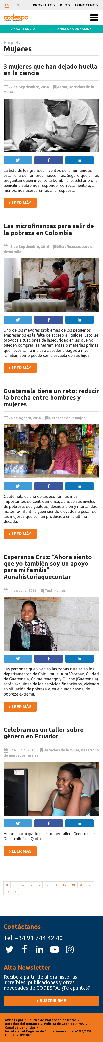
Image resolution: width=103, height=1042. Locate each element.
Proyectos (44, 5)
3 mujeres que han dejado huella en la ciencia (51, 69)
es (7, 5)
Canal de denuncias (20, 1027)
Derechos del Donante (22, 1023)
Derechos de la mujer (67, 418)
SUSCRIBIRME (52, 1000)
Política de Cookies (59, 1023)
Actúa (62, 87)
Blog (65, 5)
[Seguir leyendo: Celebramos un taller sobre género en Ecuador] (51, 789)
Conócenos (86, 5)
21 (82, 884)
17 (47, 884)
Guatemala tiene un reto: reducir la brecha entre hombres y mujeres (51, 398)
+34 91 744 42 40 (39, 938)
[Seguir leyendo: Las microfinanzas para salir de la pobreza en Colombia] (51, 285)
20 (73, 884)
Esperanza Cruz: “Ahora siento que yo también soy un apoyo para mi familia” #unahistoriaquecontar (48, 567)
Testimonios (55, 591)
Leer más (21, 203)
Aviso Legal (14, 1020)
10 (30, 884)
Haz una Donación (75, 28)
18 (56, 884)
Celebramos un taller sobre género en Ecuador (44, 733)
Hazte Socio (24, 28)
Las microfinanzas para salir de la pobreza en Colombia (49, 229)
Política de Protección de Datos (52, 1020)
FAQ (81, 1023)
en (16, 5)
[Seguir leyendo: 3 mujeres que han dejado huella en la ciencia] (51, 126)
